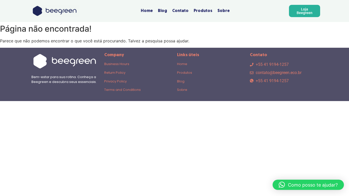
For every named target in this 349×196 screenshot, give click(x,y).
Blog (180, 81)
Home (182, 64)
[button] (308, 185)
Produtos (184, 72)
